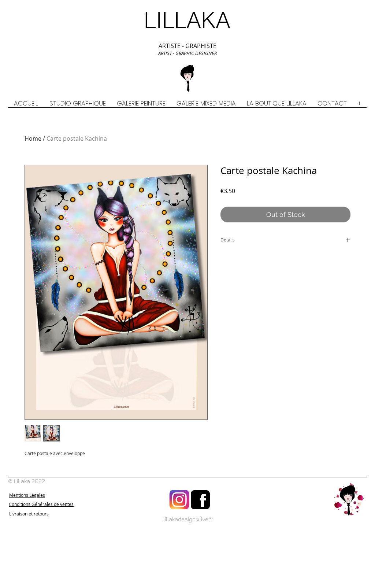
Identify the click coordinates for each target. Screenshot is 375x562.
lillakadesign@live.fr (188, 519)
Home (33, 138)
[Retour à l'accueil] (349, 500)
